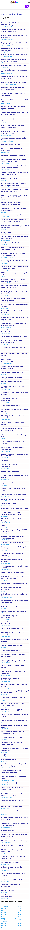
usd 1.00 (3, 909)
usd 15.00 (4, 912)
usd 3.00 (3, 924)
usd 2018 (4, 920)
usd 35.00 (4, 925)
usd (2, 905)
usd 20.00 (18, 914)
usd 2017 (18, 918)
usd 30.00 (18, 924)
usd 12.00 (18, 910)
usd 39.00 (18, 925)
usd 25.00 (4, 922)
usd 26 (17, 922)
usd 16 (17, 912)
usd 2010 (4, 916)
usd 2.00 (3, 914)
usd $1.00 (18, 905)
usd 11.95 (18, 909)
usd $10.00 (4, 907)
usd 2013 (18, 916)
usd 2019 (18, 920)
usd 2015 (4, 918)
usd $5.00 (18, 907)
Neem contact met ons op (15, 11)
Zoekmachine (5, 11)
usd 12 (3, 910)
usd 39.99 (4, 927)
